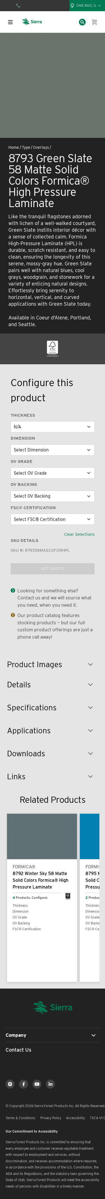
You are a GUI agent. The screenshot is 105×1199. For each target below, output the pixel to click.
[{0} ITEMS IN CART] (94, 22)
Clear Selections (79, 534)
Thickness (23, 415)
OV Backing (24, 484)
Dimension (23, 438)
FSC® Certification (33, 507)
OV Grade (21, 461)
